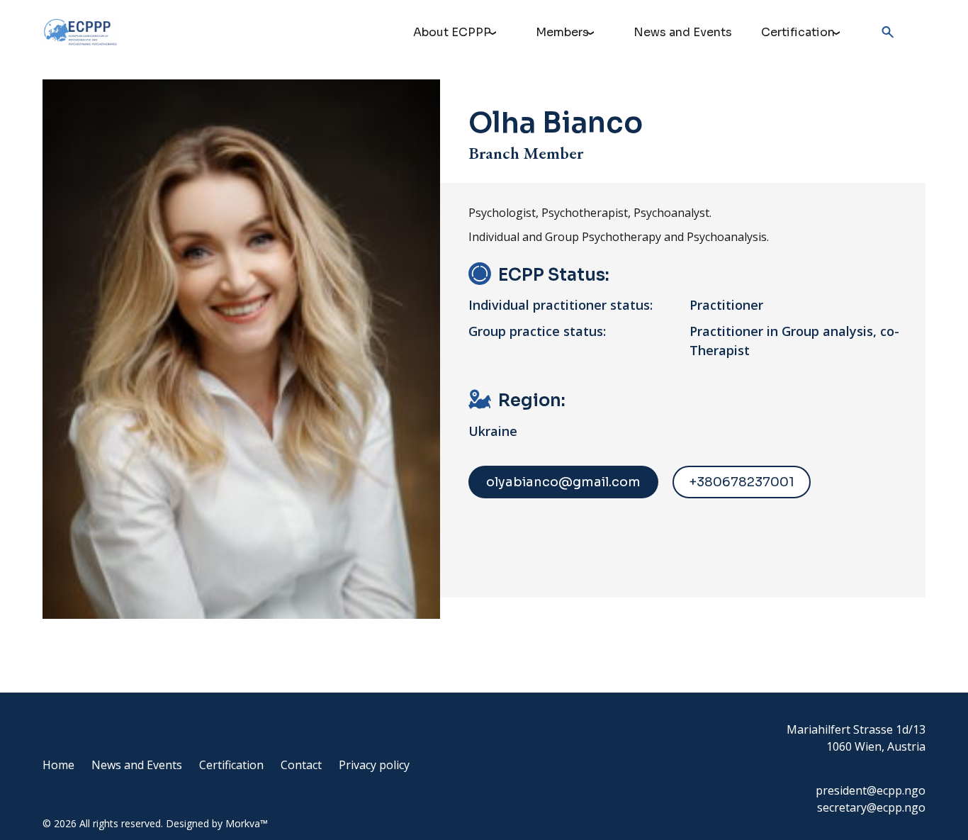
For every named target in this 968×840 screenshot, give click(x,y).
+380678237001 (741, 482)
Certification (798, 32)
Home (58, 765)
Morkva (242, 823)
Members (562, 32)
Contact (301, 765)
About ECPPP (452, 32)
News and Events (683, 32)
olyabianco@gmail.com (563, 482)
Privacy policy (374, 765)
